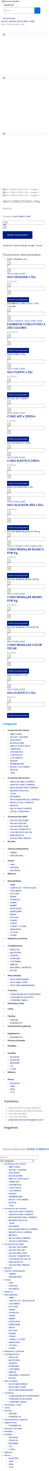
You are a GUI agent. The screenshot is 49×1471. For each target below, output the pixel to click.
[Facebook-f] (7, 1135)
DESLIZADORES (16, 855)
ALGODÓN (14, 1083)
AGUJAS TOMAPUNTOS (20, 829)
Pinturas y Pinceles (16, 1040)
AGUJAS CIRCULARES (19, 820)
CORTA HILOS (16, 755)
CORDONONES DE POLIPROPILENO (25, 994)
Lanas (10, 1008)
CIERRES (13, 852)
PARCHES (14, 1020)
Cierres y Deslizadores (18, 848)
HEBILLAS (14, 964)
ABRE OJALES (16, 734)
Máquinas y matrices (17, 938)
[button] (9, 5)
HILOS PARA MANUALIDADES (22, 985)
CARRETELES (15, 749)
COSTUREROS (16, 758)
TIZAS (12, 772)
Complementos (15, 945)
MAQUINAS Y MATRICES (20, 967)
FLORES (13, 935)
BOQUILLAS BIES (17, 743)
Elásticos (12, 873)
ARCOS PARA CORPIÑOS (21, 808)
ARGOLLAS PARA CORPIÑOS (22, 781)
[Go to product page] (26, 259)
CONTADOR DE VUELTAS (21, 832)
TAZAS (13, 793)
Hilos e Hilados (14, 975)
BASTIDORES (15, 952)
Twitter (16, 245)
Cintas (11, 860)
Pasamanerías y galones (19, 1026)
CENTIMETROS (16, 752)
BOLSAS (13, 970)
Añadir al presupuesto (17, 235)
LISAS (12, 864)
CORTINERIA (15, 961)
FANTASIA (14, 867)
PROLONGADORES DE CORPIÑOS (24, 799)
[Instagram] (14, 1135)
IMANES (13, 905)
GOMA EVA (15, 899)
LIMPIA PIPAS (15, 929)
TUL (11, 1066)
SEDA (12, 1089)
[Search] (37, 10)
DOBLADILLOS (16, 1023)
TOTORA (14, 932)
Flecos (11, 1079)
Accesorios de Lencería (18, 778)
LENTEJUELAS (16, 908)
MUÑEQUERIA (16, 911)
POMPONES (15, 958)
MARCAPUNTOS (17, 835)
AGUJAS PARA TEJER (19, 826)
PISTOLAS (14, 917)
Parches (11, 1016)
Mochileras (15, 870)
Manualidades (14, 881)
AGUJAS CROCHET (18, 823)
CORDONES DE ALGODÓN (21, 997)
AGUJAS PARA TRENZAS (20, 838)
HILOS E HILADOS (15, 321)
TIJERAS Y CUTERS (18, 926)
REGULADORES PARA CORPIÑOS (24, 787)
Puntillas (12, 1053)
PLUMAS (13, 920)
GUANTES (14, 955)
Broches (11, 841)
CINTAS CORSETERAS (19, 811)
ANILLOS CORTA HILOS (20, 746)
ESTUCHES (14, 893)
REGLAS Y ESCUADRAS (20, 766)
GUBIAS (13, 902)
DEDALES (14, 761)
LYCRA (13, 1069)
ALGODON (14, 1057)
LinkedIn (23, 245)
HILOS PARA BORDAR (19, 979)
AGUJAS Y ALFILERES (19, 737)
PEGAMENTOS (16, 1037)
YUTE (12, 1092)
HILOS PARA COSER (21, 216)
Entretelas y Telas (16, 1003)
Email (39, 245)
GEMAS (13, 896)
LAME (12, 1086)
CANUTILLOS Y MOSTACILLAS (23, 887)
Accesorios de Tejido (17, 816)
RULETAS (14, 769)
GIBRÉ (12, 884)
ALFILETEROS (15, 740)
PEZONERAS (15, 796)
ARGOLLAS (14, 949)
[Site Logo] (10, 1)
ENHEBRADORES (17, 763)
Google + (32, 245)
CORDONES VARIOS (19, 1000)
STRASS (13, 923)
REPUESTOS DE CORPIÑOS (21, 802)
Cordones (12, 990)
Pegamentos (14, 1033)
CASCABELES (16, 890)
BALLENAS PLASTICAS (19, 790)
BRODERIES (15, 1063)
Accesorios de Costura (18, 730)
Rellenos (12, 1072)
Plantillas (12, 1046)
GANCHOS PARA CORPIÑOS (22, 784)
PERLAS (13, 914)
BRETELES (14, 805)
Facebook (7, 245)
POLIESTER (14, 1060)
